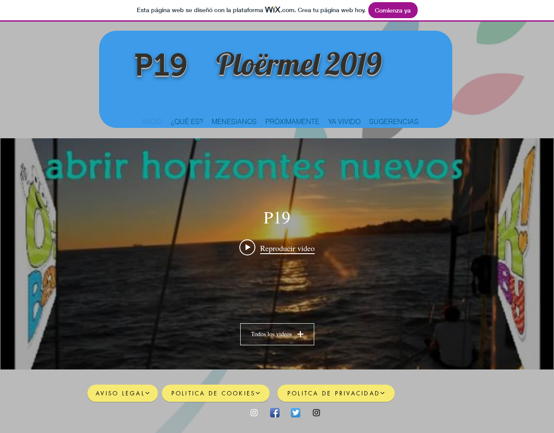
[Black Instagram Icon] (316, 412)
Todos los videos (271, 334)
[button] (292, 121)
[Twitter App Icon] (295, 412)
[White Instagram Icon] (254, 412)
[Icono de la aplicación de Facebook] (275, 412)
